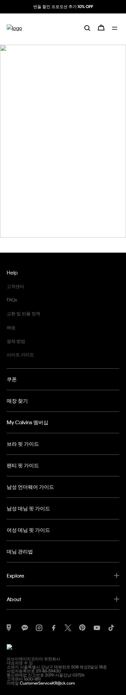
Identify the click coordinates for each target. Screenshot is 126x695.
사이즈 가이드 (20, 354)
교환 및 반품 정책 (23, 313)
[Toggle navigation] (115, 28)
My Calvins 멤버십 (27, 422)
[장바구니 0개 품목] (101, 27)
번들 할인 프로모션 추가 (63, 6)
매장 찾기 (17, 400)
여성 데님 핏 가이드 (28, 529)
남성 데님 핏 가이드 (28, 508)
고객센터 (15, 286)
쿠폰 (12, 379)
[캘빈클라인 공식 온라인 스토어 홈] (14, 28)
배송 (11, 327)
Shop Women (28, 167)
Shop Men (24, 151)
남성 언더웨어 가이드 (30, 486)
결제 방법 (16, 341)
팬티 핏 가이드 (23, 465)
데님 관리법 (20, 551)
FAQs (12, 299)
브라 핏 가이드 (23, 443)
